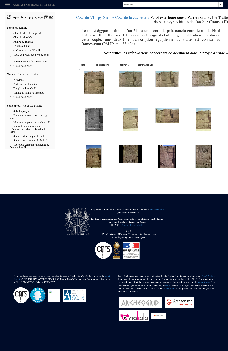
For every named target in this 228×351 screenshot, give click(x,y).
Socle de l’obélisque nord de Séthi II (29, 56)
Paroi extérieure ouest (168, 17)
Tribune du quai (21, 45)
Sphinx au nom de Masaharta (28, 92)
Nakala (168, 285)
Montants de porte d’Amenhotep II (31, 122)
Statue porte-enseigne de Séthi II (30, 136)
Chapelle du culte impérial (27, 33)
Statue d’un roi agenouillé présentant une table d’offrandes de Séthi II (28, 129)
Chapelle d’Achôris (23, 37)
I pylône (18, 79)
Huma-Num (168, 288)
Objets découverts (22, 65)
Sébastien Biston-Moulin (132, 224)
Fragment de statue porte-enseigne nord (29, 116)
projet (204, 282)
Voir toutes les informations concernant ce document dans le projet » (166, 52)
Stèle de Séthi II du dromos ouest (30, 61)
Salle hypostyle (21, 111)
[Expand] (11, 65)
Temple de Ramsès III (24, 88)
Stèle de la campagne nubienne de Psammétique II (29, 146)
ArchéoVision (208, 275)
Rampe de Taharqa (23, 41)
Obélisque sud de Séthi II (26, 50)
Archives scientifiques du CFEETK (34, 4)
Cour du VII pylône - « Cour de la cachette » (112, 17)
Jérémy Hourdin (156, 209)
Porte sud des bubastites (25, 84)
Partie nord (197, 17)
